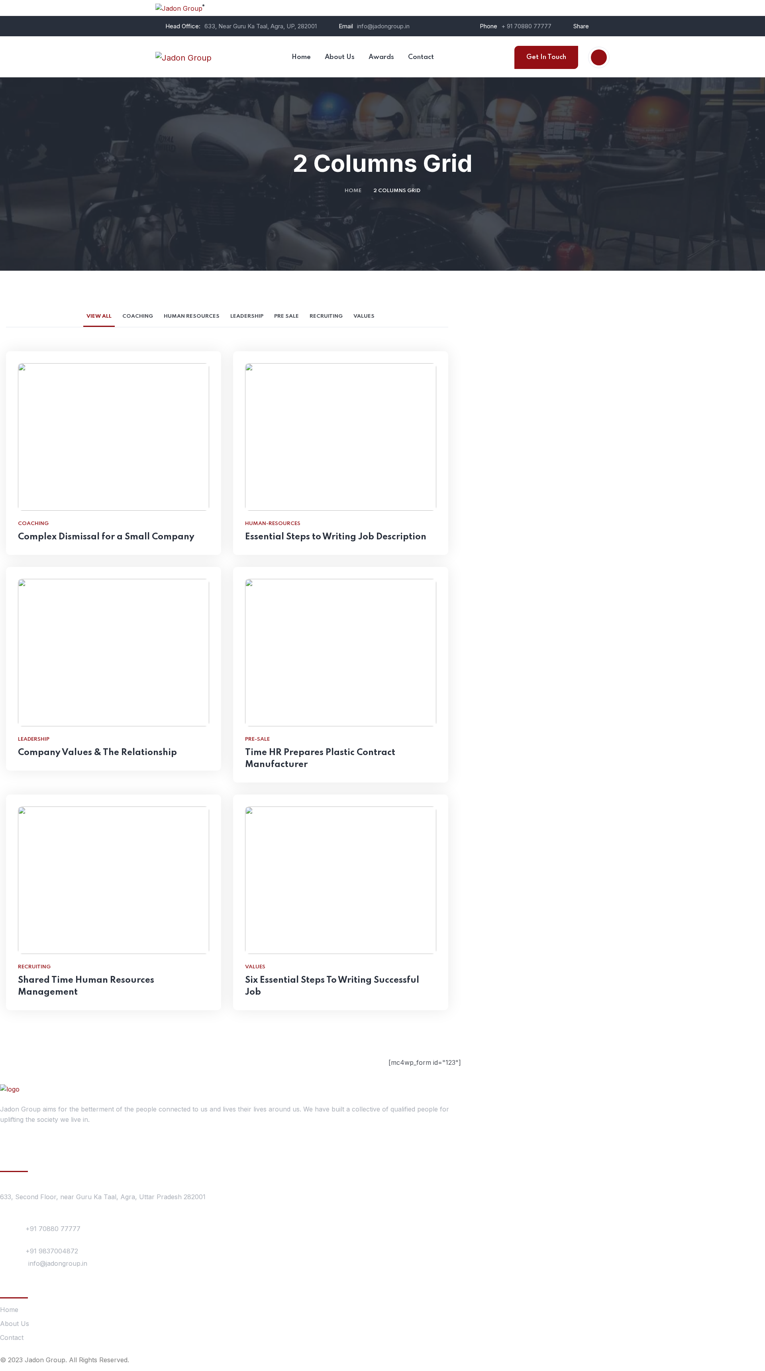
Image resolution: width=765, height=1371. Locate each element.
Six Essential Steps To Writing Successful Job (332, 986)
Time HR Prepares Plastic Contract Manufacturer (320, 758)
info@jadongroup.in (383, 26)
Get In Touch (546, 57)
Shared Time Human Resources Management (86, 986)
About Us (14, 1324)
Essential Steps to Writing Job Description (335, 537)
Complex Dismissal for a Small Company (106, 537)
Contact (12, 1337)
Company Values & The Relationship (97, 752)
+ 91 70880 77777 (526, 26)
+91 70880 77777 (53, 1229)
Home (353, 190)
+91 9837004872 (52, 1251)
